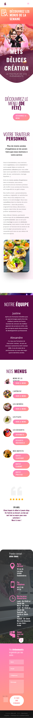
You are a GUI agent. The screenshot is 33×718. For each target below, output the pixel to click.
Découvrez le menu (21, 117)
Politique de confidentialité (20, 715)
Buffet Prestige (19, 473)
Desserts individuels (20, 441)
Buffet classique (20, 457)
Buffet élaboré (19, 465)
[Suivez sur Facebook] (21, 640)
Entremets (20, 435)
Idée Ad (13, 713)
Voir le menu (21, 383)
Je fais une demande (16, 700)
